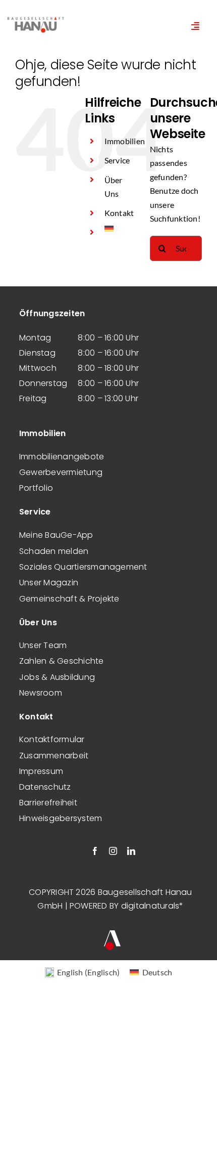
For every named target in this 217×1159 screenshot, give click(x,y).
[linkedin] (131, 851)
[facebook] (95, 851)
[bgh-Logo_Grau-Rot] (36, 18)
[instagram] (113, 851)
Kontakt (119, 213)
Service (117, 160)
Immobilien (124, 141)
